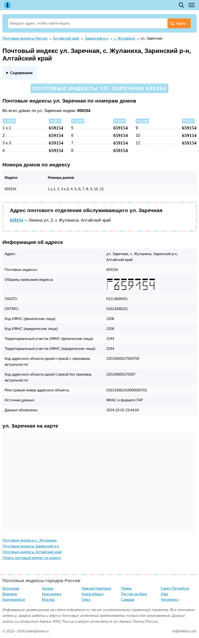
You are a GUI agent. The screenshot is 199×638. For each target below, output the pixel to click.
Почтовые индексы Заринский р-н (30, 546)
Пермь (126, 588)
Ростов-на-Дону (134, 594)
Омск (86, 599)
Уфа (164, 594)
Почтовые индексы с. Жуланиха (29, 540)
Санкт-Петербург (175, 588)
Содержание (21, 73)
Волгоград (10, 588)
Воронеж (9, 594)
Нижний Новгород (96, 588)
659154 (16, 220)
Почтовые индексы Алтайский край (32, 552)
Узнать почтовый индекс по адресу (31, 558)
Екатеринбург (13, 599)
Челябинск (170, 599)
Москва (48, 599)
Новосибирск (93, 594)
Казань (48, 588)
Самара (127, 599)
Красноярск (51, 594)
